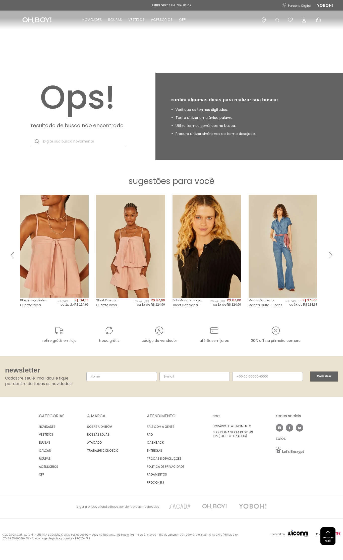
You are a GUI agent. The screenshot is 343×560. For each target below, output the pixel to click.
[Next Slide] (330, 255)
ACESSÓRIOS (162, 19)
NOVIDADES (92, 19)
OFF (182, 19)
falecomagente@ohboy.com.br (52, 538)
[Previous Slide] (12, 255)
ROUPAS (115, 19)
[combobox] (77, 141)
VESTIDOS (136, 19)
